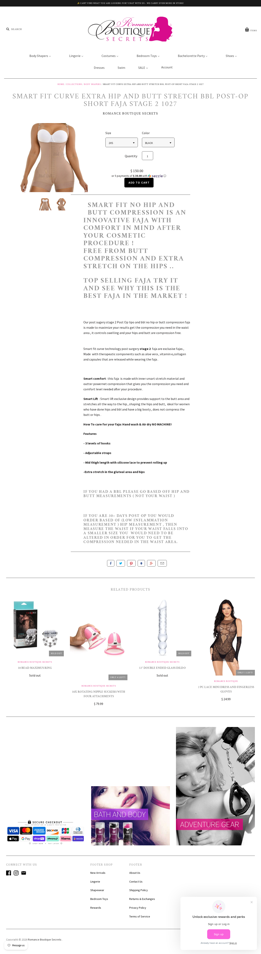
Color (146, 133)
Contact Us (136, 881)
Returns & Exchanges (142, 899)
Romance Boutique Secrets (130, 113)
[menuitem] (38, 55)
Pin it (131, 563)
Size (108, 133)
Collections (74, 84)
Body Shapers (92, 84)
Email (162, 563)
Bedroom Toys (99, 899)
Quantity (131, 156)
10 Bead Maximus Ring (35, 668)
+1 (151, 563)
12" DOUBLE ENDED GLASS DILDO (162, 668)
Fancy (141, 563)
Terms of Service (139, 916)
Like (110, 563)
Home (61, 84)
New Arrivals (97, 873)
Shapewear (97, 890)
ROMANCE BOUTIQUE (226, 681)
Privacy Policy (137, 907)
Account (167, 67)
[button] (139, 176)
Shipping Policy (138, 890)
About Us (134, 873)
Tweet (120, 563)
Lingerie (95, 881)
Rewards (95, 907)
